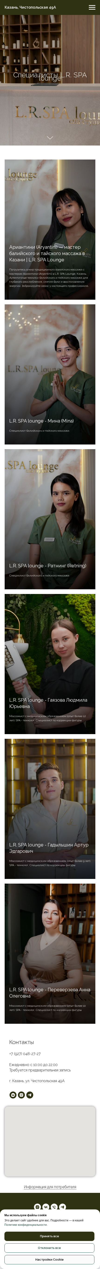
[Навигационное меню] (92, 7)
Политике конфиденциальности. (25, 1224)
